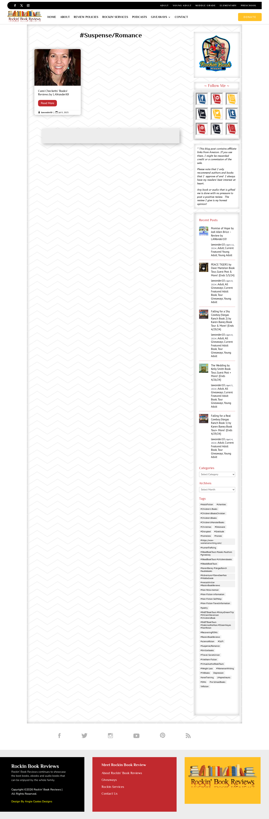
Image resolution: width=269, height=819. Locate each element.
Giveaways (159, 17)
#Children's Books (209, 509)
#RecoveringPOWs (209, 632)
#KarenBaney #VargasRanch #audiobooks (214, 569)
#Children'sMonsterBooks (212, 522)
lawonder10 (46, 112)
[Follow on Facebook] (15, 5)
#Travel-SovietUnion (210, 654)
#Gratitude (219, 531)
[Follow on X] (21, 5)
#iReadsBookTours (209, 563)
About (65, 17)
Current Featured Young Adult (222, 251)
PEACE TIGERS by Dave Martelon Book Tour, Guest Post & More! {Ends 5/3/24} (223, 270)
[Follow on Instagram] (28, 5)
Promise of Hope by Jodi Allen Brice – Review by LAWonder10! (222, 233)
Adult (164, 5)
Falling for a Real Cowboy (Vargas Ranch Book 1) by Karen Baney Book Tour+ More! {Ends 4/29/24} (221, 424)
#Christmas (206, 526)
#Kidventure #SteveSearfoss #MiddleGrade (214, 577)
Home (51, 17)
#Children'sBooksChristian (213, 513)
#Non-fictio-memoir (210, 589)
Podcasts (139, 17)
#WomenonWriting (225, 668)
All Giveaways (219, 286)
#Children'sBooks (209, 518)
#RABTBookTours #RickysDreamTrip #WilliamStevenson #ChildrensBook (217, 615)
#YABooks (205, 672)
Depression (218, 672)
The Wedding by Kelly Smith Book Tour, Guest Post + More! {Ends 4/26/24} (221, 372)
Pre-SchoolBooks (217, 682)
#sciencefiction (207, 641)
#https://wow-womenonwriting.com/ (211, 542)
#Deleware (220, 526)
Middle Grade (205, 5)
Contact (181, 17)
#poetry (204, 607)
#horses (218, 535)
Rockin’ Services (115, 17)
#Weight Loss (207, 668)
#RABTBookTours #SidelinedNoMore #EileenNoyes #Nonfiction (216, 625)
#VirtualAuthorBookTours (212, 663)
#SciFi (220, 641)
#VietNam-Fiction (209, 659)
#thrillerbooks (207, 650)
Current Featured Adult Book (222, 291)
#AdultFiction (207, 504)
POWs (203, 682)
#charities (221, 504)
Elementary (228, 5)
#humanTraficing (208, 547)
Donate (250, 17)
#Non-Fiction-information (212, 594)
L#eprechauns (223, 677)
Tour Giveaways (217, 296)
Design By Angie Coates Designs (31, 801)
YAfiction (205, 686)
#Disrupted (206, 531)
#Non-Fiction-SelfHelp (211, 598)
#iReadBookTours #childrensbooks (216, 559)
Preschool (249, 5)
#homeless (206, 535)
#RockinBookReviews (210, 637)
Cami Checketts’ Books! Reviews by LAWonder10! (57, 82)
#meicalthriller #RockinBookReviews (210, 584)
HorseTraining (207, 677)
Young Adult (182, 5)
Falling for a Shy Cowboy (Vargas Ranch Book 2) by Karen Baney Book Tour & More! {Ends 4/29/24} (222, 320)
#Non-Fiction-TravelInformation (215, 603)
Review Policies (86, 17)
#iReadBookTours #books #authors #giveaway (216, 553)
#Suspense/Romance (210, 646)
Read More (47, 103)
